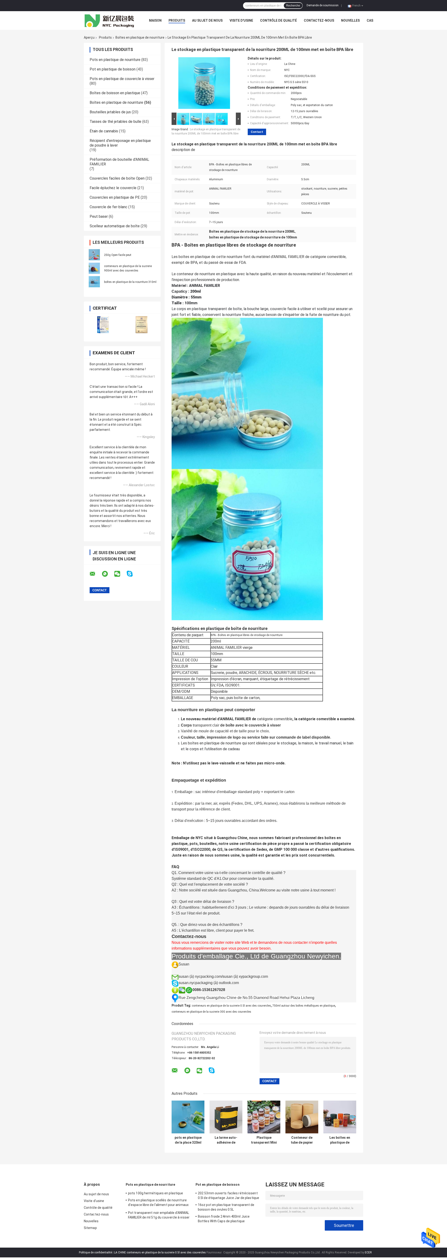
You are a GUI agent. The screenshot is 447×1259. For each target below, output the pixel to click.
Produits (177, 20)
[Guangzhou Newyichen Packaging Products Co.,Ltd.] (109, 20)
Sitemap (90, 1228)
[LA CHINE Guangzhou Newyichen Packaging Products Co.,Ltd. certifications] (103, 324)
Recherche (293, 5)
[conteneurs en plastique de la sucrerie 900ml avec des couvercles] (94, 268)
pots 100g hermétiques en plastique (155, 1193)
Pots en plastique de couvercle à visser (122, 79)
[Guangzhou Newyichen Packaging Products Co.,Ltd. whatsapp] (108, 573)
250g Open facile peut (117, 255)
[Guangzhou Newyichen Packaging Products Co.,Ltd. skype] (133, 573)
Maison (155, 20)
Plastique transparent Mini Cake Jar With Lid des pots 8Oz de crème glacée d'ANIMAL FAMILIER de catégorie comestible (264, 1140)
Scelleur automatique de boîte (115, 226)
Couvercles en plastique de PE (115, 197)
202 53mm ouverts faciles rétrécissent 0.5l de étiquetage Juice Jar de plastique (228, 1195)
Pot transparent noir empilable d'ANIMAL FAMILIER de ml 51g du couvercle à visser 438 (159, 1216)
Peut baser (99, 216)
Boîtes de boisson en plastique (115, 93)
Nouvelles (350, 20)
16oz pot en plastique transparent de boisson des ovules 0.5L (226, 1207)
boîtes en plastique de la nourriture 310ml (130, 282)
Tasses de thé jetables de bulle (115, 121)
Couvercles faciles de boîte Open (117, 178)
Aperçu (89, 37)
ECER (368, 1252)
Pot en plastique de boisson (112, 69)
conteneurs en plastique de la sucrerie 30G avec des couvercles (211, 1011)
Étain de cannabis (104, 131)
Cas (370, 20)
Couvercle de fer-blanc (108, 207)
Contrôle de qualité (278, 20)
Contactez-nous (319, 20)
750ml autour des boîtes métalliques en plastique (303, 1005)
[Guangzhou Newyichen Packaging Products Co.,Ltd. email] (95, 573)
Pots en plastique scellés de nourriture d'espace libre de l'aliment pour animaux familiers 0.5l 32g (158, 1203)
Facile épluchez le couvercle (113, 188)
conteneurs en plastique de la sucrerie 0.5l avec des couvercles (231, 1005)
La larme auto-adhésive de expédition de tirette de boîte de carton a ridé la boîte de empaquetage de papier (226, 1140)
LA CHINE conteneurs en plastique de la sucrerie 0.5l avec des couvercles (160, 1252)
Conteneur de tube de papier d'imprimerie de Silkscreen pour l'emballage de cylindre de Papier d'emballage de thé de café (302, 1140)
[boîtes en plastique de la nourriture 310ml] (94, 281)
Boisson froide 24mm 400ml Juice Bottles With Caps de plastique (224, 1219)
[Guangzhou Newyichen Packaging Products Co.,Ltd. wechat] (120, 573)
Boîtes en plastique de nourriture (139, 37)
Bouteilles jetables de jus (110, 112)
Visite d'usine (241, 20)
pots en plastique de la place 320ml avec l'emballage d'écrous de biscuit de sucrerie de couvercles (188, 1140)
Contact (257, 132)
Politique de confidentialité (95, 1252)
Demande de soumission (323, 5)
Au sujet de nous (207, 20)
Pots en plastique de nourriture (115, 59)
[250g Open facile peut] (94, 254)
